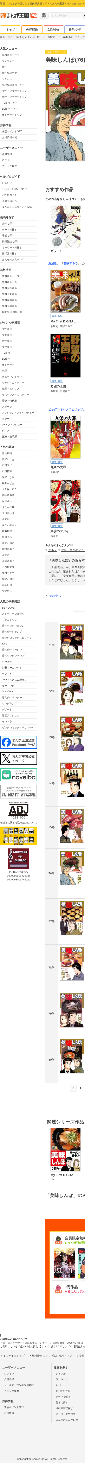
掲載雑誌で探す (10, 241)
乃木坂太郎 (8, 567)
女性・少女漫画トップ (14, 90)
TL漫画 (6, 352)
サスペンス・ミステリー (15, 394)
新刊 (4, 66)
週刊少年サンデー (12, 697)
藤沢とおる (8, 579)
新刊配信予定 (9, 72)
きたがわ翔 (8, 507)
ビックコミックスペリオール (18, 727)
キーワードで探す (12, 247)
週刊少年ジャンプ (12, 631)
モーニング (8, 685)
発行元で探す (9, 253)
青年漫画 (7, 340)
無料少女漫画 (9, 294)
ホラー (5, 418)
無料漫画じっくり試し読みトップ (52, 1355)
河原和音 (7, 501)
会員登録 (7, 154)
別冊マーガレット (12, 667)
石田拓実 (7, 471)
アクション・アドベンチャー (18, 412)
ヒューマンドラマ (12, 376)
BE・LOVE (8, 607)
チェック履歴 (9, 166)
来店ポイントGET (12, 131)
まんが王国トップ (14, 1355)
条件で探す (8, 223)
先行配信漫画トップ (13, 84)
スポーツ (7, 406)
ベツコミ (7, 673)
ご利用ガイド (9, 194)
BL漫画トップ (10, 108)
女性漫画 (7, 328)
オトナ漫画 (8, 364)
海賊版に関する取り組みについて (18, 822)
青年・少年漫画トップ (14, 96)
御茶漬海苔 (8, 495)
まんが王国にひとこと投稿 (17, 206)
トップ (10, 29)
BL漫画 (6, 358)
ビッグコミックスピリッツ (17, 637)
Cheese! (7, 661)
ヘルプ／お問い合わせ (14, 188)
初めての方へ (9, 200)
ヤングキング (9, 703)
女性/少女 (53, 29)
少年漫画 (7, 346)
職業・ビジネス (10, 388)
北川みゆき (8, 513)
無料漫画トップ (10, 54)
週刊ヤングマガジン (13, 625)
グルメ (5, 430)
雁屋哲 (52, 263)
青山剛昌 (7, 453)
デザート (7, 709)
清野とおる (8, 543)
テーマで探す (9, 229)
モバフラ (7, 721)
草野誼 (5, 519)
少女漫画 (7, 334)
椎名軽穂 (7, 531)
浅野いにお (8, 459)
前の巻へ (55, 595)
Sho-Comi (7, 691)
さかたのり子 (9, 525)
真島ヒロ (7, 585)
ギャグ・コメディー (13, 382)
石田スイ (7, 465)
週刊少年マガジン (12, 649)
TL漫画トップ (9, 102)
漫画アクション (10, 715)
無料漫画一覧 (9, 282)
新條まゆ (7, 537)
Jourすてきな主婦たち (14, 679)
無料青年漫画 (9, 300)
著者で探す (8, 235)
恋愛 (4, 370)
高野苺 (5, 555)
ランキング (8, 60)
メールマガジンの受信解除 (19, 1385)
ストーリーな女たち (13, 613)
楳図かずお (8, 483)
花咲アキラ (71, 263)
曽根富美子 (8, 549)
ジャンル (7, 78)
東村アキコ (8, 573)
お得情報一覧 (9, 137)
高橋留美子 (8, 561)
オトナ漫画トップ (12, 114)
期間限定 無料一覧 (12, 312)
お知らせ (7, 182)
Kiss (4, 643)
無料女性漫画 (9, 288)
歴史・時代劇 (9, 400)
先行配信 (32, 29)
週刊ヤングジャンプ (13, 655)
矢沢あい (7, 591)
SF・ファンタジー (12, 424)
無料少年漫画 (9, 306)
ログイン (7, 160)
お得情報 (9, 1413)
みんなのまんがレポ (13, 259)
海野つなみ (8, 477)
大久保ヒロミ (9, 489)
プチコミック (9, 619)
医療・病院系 (9, 436)
